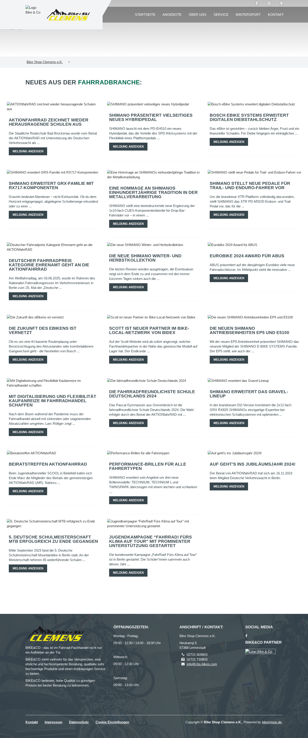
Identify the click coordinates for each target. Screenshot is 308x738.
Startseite (145, 14)
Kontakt (276, 14)
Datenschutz (79, 722)
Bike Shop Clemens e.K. (45, 62)
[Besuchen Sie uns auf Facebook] (257, 3)
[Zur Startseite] (68, 14)
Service (221, 14)
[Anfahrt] (281, 3)
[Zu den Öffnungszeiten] (269, 3)
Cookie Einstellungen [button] (112, 722)
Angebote (172, 14)
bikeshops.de (272, 722)
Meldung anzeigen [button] (28, 151)
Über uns (197, 14)
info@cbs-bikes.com (202, 664)
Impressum (53, 722)
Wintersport (248, 14)
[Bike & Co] (260, 651)
